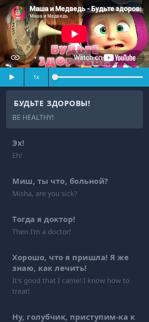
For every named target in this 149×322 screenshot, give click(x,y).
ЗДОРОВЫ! (68, 103)
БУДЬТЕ (29, 103)
